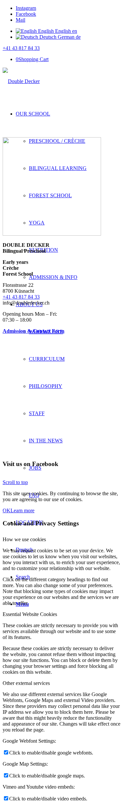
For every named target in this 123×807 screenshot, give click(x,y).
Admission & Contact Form (33, 331)
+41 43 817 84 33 (21, 48)
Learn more (22, 510)
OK (6, 510)
